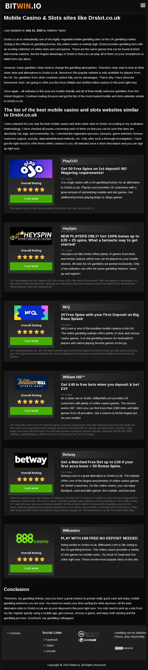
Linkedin (51, 651)
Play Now (31, 198)
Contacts (15, 633)
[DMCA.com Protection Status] (124, 649)
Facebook (52, 639)
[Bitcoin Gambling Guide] (23, 9)
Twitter (50, 645)
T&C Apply (66, 325)
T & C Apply (66, 179)
